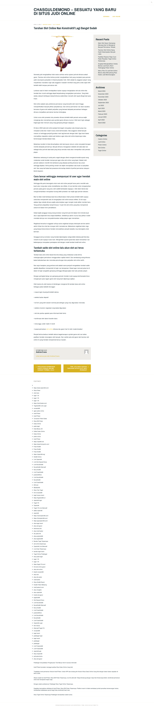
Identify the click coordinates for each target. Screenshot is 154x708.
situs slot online (38, 569)
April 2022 (101, 120)
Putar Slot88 (37, 447)
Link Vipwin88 (38, 459)
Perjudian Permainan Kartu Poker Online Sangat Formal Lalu (46, 368)
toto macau (37, 625)
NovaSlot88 (37, 480)
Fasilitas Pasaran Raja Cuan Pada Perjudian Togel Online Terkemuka (107, 59)
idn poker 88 (37, 533)
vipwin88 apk (37, 651)
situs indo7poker (38, 531)
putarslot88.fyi (38, 475)
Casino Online (102, 139)
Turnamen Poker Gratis (40, 418)
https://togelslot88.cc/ (40, 498)
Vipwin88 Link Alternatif (40, 546)
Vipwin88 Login (38, 623)
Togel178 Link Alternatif (40, 508)
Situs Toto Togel (38, 490)
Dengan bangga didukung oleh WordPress (68, 705)
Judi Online (116, 16)
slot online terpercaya (40, 544)
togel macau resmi (39, 495)
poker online (37, 436)
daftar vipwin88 (38, 510)
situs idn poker (38, 577)
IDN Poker (57, 678)
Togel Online (102, 150)
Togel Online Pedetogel (40, 554)
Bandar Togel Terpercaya (41, 541)
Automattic (94, 705)
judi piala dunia (38, 656)
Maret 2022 (101, 123)
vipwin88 (36, 513)
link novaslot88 (38, 493)
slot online (49, 329)
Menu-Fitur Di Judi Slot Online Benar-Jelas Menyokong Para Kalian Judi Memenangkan (107, 73)
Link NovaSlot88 (38, 464)
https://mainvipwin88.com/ (41, 516)
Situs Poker (37, 390)
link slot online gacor (39, 567)
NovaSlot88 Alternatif (40, 467)
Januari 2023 (102, 117)
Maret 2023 (101, 111)
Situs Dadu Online (88, 671)
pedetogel (36, 641)
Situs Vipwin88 (38, 654)
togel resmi (37, 633)
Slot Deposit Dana (39, 600)
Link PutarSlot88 (38, 472)
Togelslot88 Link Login (40, 406)
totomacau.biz (38, 528)
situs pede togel (38, 556)
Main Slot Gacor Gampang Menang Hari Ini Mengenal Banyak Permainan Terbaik (106, 45)
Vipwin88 (36, 505)
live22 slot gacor (38, 595)
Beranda (106, 16)
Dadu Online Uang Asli (66, 667)
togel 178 (36, 395)
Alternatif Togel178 (39, 628)
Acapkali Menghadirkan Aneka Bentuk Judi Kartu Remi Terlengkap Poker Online (108, 66)
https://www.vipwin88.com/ (41, 388)
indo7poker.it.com (39, 587)
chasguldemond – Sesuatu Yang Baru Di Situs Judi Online (75, 11)
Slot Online (56, 24)
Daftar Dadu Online (39, 431)
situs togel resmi (38, 523)
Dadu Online (37, 424)
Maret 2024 (101, 91)
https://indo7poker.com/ (40, 403)
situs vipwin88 (38, 592)
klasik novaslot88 (39, 572)
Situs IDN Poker (38, 421)
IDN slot (36, 485)
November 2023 (103, 97)
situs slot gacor (38, 526)
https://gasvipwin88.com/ (41, 521)
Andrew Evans (47, 24)
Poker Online (102, 145)
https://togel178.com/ (39, 564)
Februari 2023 (102, 114)
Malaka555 (37, 487)
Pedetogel (37, 663)
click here (36, 393)
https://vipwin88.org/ (39, 454)
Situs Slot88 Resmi (39, 582)
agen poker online (39, 411)
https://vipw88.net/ (39, 441)
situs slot (36, 574)
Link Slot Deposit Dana (40, 462)
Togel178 (36, 503)
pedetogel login (38, 636)
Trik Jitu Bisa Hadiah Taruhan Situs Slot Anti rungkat (77, 368)
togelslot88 (37, 597)
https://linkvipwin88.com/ (41, 518)
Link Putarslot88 (38, 646)
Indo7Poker (37, 413)
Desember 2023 (103, 94)
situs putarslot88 (38, 536)
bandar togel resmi (39, 551)
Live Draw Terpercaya (40, 549)
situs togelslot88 (38, 539)
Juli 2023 (101, 105)
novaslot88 (37, 408)
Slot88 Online (37, 457)
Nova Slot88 (37, 470)
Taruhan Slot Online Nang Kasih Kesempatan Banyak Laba (106, 52)
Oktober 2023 (102, 100)
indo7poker (37, 580)
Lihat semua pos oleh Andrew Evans (47, 356)
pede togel (37, 426)
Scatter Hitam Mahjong (40, 585)
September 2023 (103, 102)
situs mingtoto (38, 590)
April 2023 (101, 108)
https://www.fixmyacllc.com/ (41, 444)
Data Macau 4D (38, 429)
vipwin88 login (38, 500)
